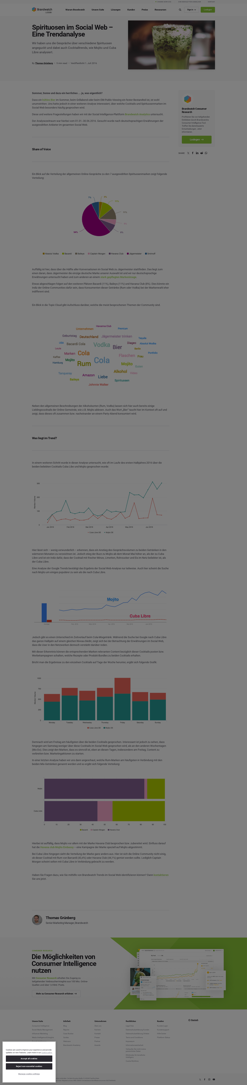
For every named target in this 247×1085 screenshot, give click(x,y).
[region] (29, 1062)
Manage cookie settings (29, 1074)
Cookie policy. (46, 1053)
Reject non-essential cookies (29, 1066)
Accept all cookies (29, 1059)
